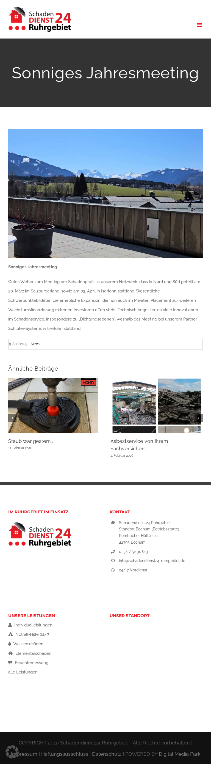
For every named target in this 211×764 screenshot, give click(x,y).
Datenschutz (106, 754)
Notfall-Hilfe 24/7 (31, 634)
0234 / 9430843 (133, 551)
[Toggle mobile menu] (200, 25)
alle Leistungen (23, 672)
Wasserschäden (27, 643)
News (35, 344)
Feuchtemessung (31, 662)
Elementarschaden (32, 653)
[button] (12, 418)
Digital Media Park (180, 754)
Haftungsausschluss (64, 754)
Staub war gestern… (30, 441)
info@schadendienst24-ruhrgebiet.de (152, 560)
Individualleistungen (32, 625)
